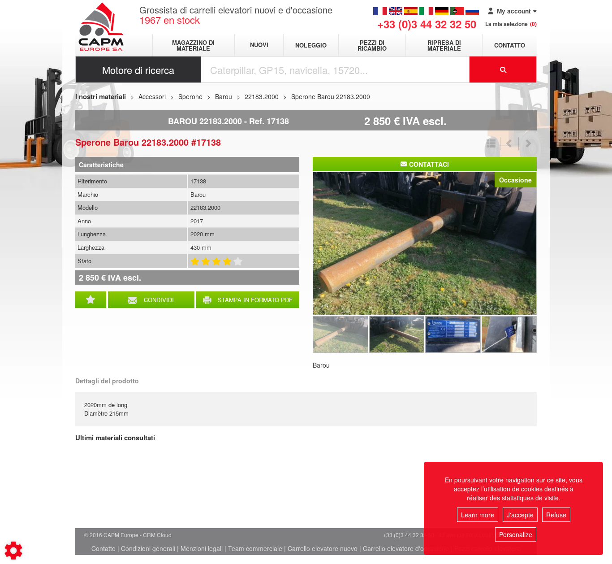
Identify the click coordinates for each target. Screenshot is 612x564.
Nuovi (259, 45)
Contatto (509, 45)
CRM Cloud (157, 534)
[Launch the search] (503, 69)
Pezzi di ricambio (372, 45)
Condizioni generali (148, 548)
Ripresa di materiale (444, 45)
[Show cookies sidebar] (13, 551)
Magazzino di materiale (193, 45)
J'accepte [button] (520, 514)
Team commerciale (255, 548)
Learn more (477, 514)
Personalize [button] (515, 534)
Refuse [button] (556, 514)
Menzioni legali (202, 548)
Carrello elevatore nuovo (323, 548)
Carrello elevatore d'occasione (406, 548)
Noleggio (311, 45)
